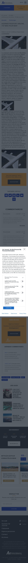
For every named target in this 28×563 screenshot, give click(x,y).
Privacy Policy (22, 313)
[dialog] (14, 281)
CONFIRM (9, 307)
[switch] (22, 281)
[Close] (24, 249)
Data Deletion (5, 313)
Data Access (14, 313)
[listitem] (14, 278)
